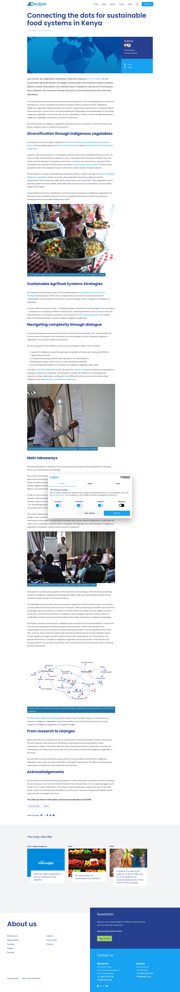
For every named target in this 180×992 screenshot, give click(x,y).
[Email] (54, 815)
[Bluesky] (101, 986)
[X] (44, 815)
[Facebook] (41, 815)
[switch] (79, 505)
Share (130, 67)
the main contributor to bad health (81, 142)
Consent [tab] (62, 483)
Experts (113, 4)
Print (129, 65)
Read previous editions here (109, 931)
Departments (13, 940)
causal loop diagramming (46, 369)
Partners (11, 952)
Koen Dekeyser (129, 50)
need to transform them (67, 145)
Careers (49, 936)
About (130, 4)
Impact (10, 948)
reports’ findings (80, 369)
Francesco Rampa (130, 53)
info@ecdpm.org (104, 980)
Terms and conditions (31, 978)
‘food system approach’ (88, 315)
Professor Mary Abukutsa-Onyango (42, 718)
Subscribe (147, 4)
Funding (10, 944)
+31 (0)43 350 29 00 (105, 976)
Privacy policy (13, 978)
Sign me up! (104, 938)
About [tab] (118, 483)
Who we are (12, 936)
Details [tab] (90, 483)
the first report (94, 78)
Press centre (51, 940)
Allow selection (90, 513)
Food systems (34, 806)
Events (121, 4)
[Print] (50, 815)
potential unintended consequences (60, 379)
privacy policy (59, 495)
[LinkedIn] (47, 815)
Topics (96, 4)
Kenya (46, 806)
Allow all (117, 513)
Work (104, 4)
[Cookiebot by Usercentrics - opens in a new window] (122, 477)
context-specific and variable (85, 164)
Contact (49, 944)
